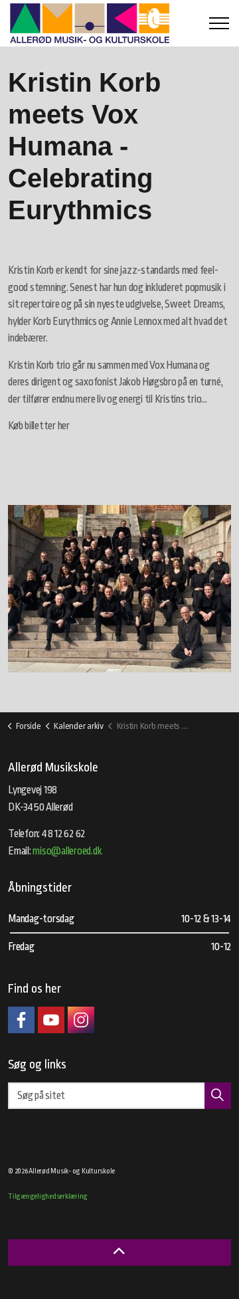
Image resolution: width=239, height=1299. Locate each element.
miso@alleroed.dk (67, 851)
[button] (119, 588)
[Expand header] (219, 23)
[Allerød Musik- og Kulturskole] (89, 23)
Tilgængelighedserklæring (48, 1196)
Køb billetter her (39, 426)
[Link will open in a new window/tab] (21, 1020)
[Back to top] (119, 1252)
